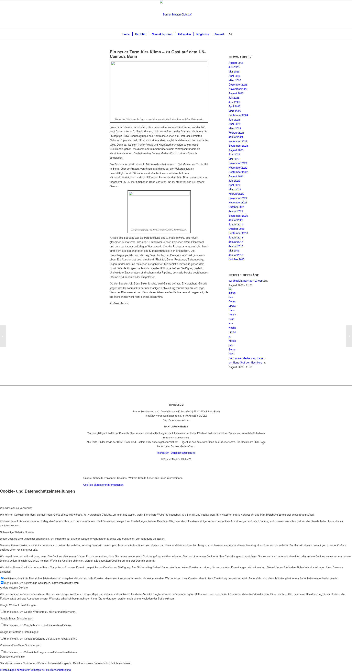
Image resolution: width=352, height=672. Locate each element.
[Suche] (229, 34)
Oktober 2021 (236, 207)
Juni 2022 (234, 180)
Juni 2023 (234, 154)
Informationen (115, 484)
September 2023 (238, 145)
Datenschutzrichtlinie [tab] (12, 656)
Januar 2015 (236, 255)
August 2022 (236, 176)
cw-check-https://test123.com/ (246, 280)
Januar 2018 (236, 237)
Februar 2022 (236, 193)
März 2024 (235, 128)
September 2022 (238, 172)
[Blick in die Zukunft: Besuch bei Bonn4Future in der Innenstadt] (3, 336)
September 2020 (238, 215)
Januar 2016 (236, 246)
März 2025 (235, 111)
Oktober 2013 (236, 259)
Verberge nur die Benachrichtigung (50, 670)
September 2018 (238, 233)
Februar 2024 (236, 132)
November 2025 (238, 89)
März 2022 (235, 189)
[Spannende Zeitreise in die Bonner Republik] (349, 336)
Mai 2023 (234, 159)
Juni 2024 (234, 119)
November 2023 (238, 141)
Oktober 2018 (236, 229)
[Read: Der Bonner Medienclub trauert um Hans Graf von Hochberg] (232, 354)
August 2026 (236, 63)
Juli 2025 (234, 97)
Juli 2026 (234, 67)
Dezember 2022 (238, 163)
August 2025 (236, 93)
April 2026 (234, 76)
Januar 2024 (236, 137)
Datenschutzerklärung (183, 452)
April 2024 (234, 124)
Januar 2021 (236, 211)
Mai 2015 (234, 250)
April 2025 (234, 106)
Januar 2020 (236, 220)
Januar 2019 (236, 224)
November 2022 (238, 167)
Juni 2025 (234, 102)
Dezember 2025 (238, 84)
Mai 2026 (234, 71)
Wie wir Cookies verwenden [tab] (16, 508)
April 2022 (234, 185)
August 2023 (236, 150)
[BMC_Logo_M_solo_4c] (176, 14)
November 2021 (238, 202)
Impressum (163, 452)
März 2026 (235, 80)
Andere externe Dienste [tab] (14, 587)
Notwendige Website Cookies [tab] (17, 532)
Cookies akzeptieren (95, 484)
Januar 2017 (236, 242)
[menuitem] (126, 34)
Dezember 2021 (238, 198)
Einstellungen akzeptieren (15, 670)
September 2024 (238, 115)
